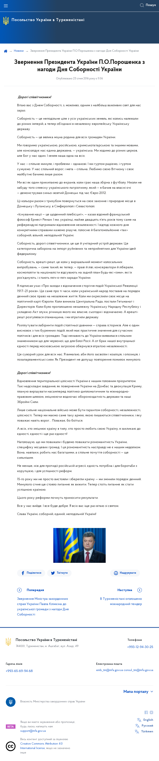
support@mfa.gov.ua (33, 731)
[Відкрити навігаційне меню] (6, 6)
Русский (147, 725)
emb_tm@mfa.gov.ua (109, 670)
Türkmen (147, 731)
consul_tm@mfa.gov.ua (138, 670)
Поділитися (34, 573)
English (148, 720)
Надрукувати (128, 573)
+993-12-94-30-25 (140, 647)
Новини (19, 50)
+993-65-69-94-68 (19, 671)
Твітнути (62, 573)
